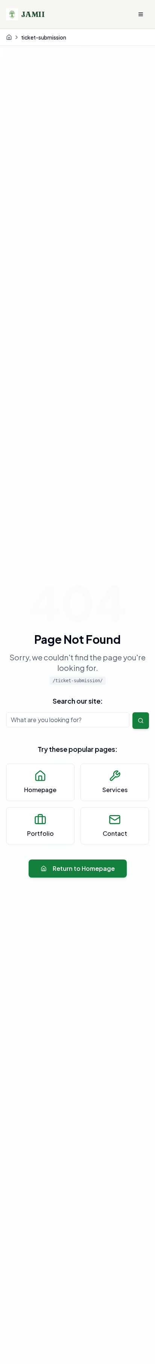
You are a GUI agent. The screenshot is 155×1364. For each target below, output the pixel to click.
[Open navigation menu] (140, 14)
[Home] (9, 37)
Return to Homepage (84, 868)
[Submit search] (140, 720)
